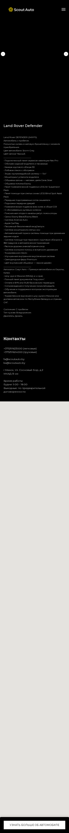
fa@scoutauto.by (14, 359)
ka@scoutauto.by (14, 362)
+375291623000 (13, 348)
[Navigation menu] (63, 9)
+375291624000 (13, 352)
